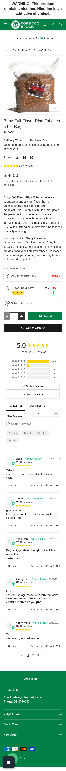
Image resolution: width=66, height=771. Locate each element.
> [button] (45, 655)
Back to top (31, 678)
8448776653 (22, 701)
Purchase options (14, 268)
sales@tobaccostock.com (28, 697)
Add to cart (45, 316)
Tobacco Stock (18, 758)
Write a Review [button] (34, 386)
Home (6, 50)
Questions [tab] (35, 405)
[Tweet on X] (17, 157)
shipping (32, 181)
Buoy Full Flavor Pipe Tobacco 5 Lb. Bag (32, 50)
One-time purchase (23, 275)
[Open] (9, 762)
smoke (42, 433)
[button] (60, 25)
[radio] (7, 275)
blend (27, 433)
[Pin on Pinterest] (31, 157)
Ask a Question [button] (34, 394)
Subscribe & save (23, 290)
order (12, 440)
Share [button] (13, 485)
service (13, 433)
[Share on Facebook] (24, 157)
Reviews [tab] (12, 405)
